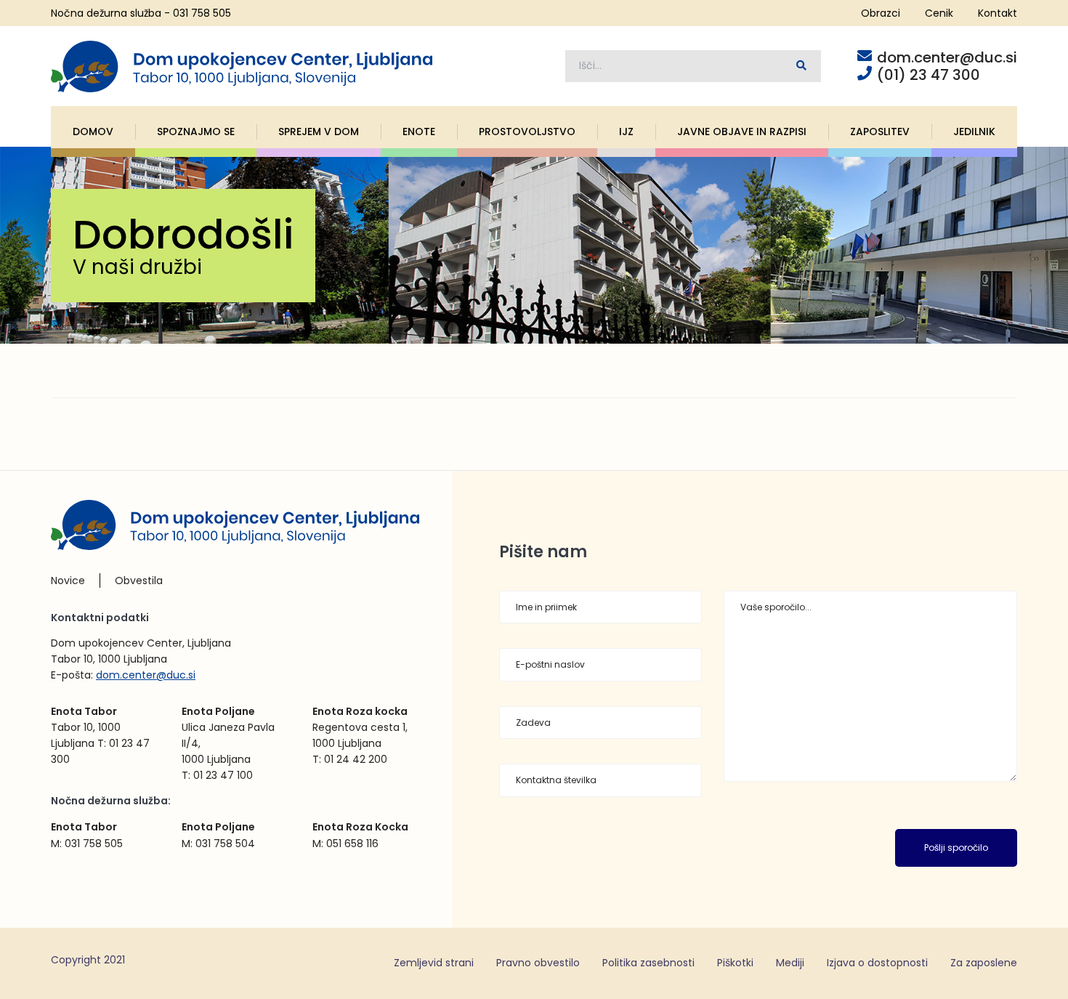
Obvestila (139, 580)
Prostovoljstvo (527, 131)
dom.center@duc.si (145, 675)
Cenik (939, 13)
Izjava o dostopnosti (877, 962)
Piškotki (735, 962)
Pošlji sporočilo (956, 847)
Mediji (790, 962)
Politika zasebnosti (648, 962)
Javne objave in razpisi (741, 131)
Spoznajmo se (196, 131)
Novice (68, 580)
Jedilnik (974, 131)
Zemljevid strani (434, 962)
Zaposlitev (880, 131)
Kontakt (997, 13)
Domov (93, 131)
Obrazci (880, 13)
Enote (418, 131)
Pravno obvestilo (538, 962)
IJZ (626, 131)
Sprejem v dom (318, 131)
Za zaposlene (983, 962)
